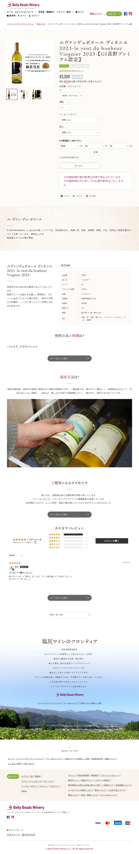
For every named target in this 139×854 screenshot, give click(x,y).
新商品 (37, 776)
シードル (25, 786)
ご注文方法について (116, 790)
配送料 (12, 15)
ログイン (35, 15)
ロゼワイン (54, 786)
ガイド (81, 12)
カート (23, 15)
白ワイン (44, 786)
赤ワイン (35, 786)
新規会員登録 (83, 775)
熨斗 (61, 127)
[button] (65, 71)
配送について (73, 795)
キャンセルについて (108, 795)
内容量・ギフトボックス (70, 88)
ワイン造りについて (71, 703)
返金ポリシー (87, 780)
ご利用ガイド (108, 785)
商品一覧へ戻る (56, 615)
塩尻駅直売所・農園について (103, 759)
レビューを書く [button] (111, 541)
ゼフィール (48, 781)
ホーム (10, 12)
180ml (24, 791)
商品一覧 (112, 14)
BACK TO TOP (69, 751)
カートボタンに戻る (58, 514)
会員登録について (123, 785)
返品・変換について (89, 795)
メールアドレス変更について (80, 790)
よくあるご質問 (14, 764)
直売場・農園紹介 (46, 12)
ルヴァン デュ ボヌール (31, 781)
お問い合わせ (28, 764)
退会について (100, 790)
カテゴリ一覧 (27, 776)
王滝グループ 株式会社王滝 (21, 835)
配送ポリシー (73, 780)
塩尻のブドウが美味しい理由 (91, 703)
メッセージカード (68, 114)
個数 (61, 102)
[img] (15, 563)
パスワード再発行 (102, 780)
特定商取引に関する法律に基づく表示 (84, 785)
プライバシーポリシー (109, 775)
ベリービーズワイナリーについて (49, 703)
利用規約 (94, 775)
